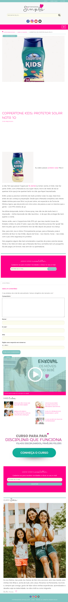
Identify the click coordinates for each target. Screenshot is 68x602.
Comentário (6, 296)
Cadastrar (52, 269)
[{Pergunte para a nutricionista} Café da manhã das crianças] (8, 413)
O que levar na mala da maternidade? (53, 420)
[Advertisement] (33, 96)
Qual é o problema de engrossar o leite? (53, 412)
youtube (36, 21)
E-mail (4, 327)
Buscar (59, 15)
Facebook (28, 21)
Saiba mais (8, 591)
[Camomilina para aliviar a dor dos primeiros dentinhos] (39, 404)
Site (3, 335)
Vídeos (8, 357)
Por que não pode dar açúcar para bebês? (22, 404)
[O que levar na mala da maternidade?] (39, 420)
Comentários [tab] (6, 283)
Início (45, 1)
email (40, 21)
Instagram (32, 21)
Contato (62, 1)
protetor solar (53, 168)
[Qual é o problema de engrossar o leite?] (39, 413)
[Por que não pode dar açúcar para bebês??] (8, 404)
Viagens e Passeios (22, 32)
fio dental (32, 186)
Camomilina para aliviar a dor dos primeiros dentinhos (52, 404)
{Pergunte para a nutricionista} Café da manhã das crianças (22, 413)
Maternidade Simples (34, 8)
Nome (4, 319)
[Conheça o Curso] (34, 444)
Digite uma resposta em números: (14, 342)
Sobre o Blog (53, 1)
